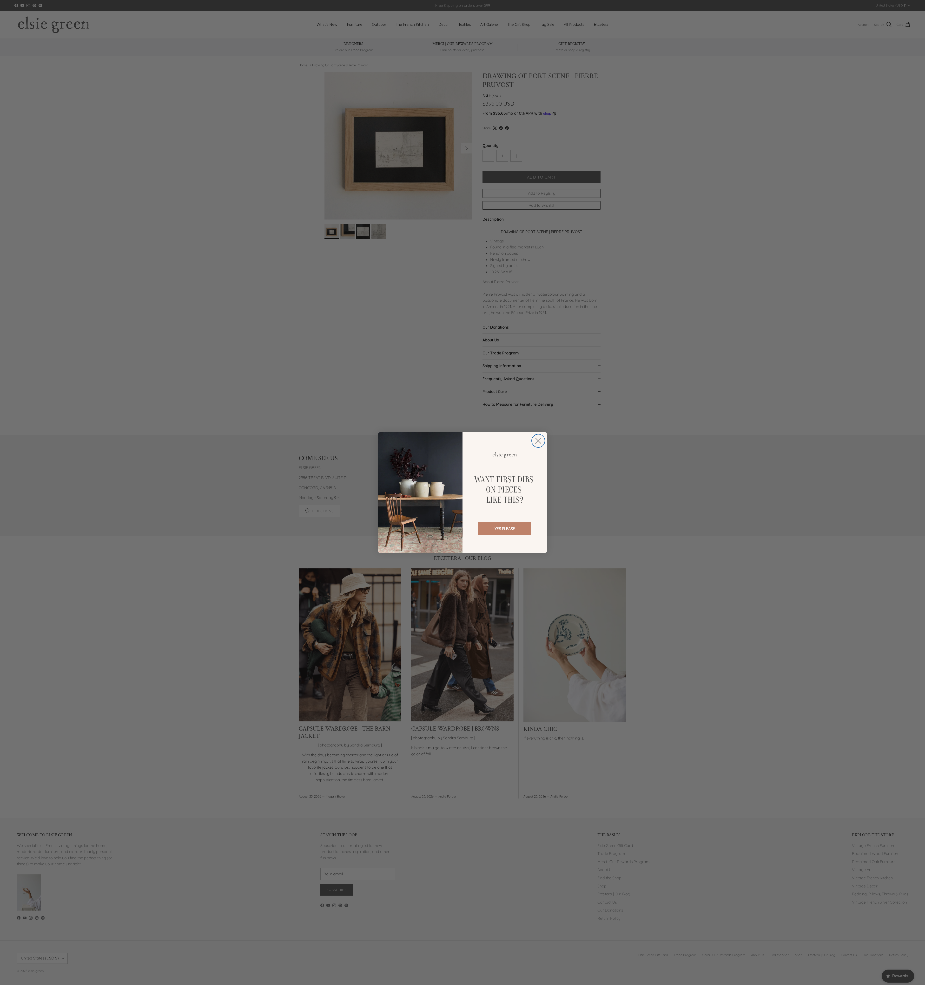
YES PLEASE (505, 528)
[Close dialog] (538, 440)
